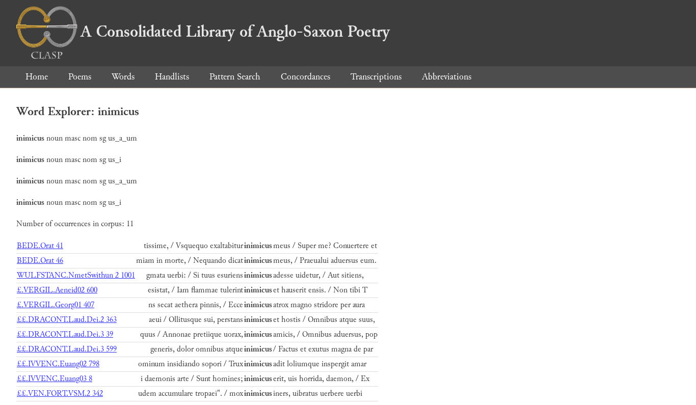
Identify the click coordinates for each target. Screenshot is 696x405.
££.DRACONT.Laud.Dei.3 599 (67, 349)
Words (123, 76)
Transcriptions (376, 76)
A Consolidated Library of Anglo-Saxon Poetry (235, 31)
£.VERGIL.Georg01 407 (55, 305)
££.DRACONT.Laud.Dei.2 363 (67, 320)
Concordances (305, 76)
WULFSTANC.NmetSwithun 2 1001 (76, 275)
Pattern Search (234, 76)
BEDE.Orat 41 (40, 246)
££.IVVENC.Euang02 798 (58, 364)
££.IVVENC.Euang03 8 (54, 379)
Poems (79, 76)
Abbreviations (446, 76)
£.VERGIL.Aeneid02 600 (57, 290)
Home (36, 76)
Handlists (172, 76)
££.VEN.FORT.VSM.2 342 (60, 393)
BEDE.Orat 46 (40, 260)
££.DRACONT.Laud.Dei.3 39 (65, 334)
